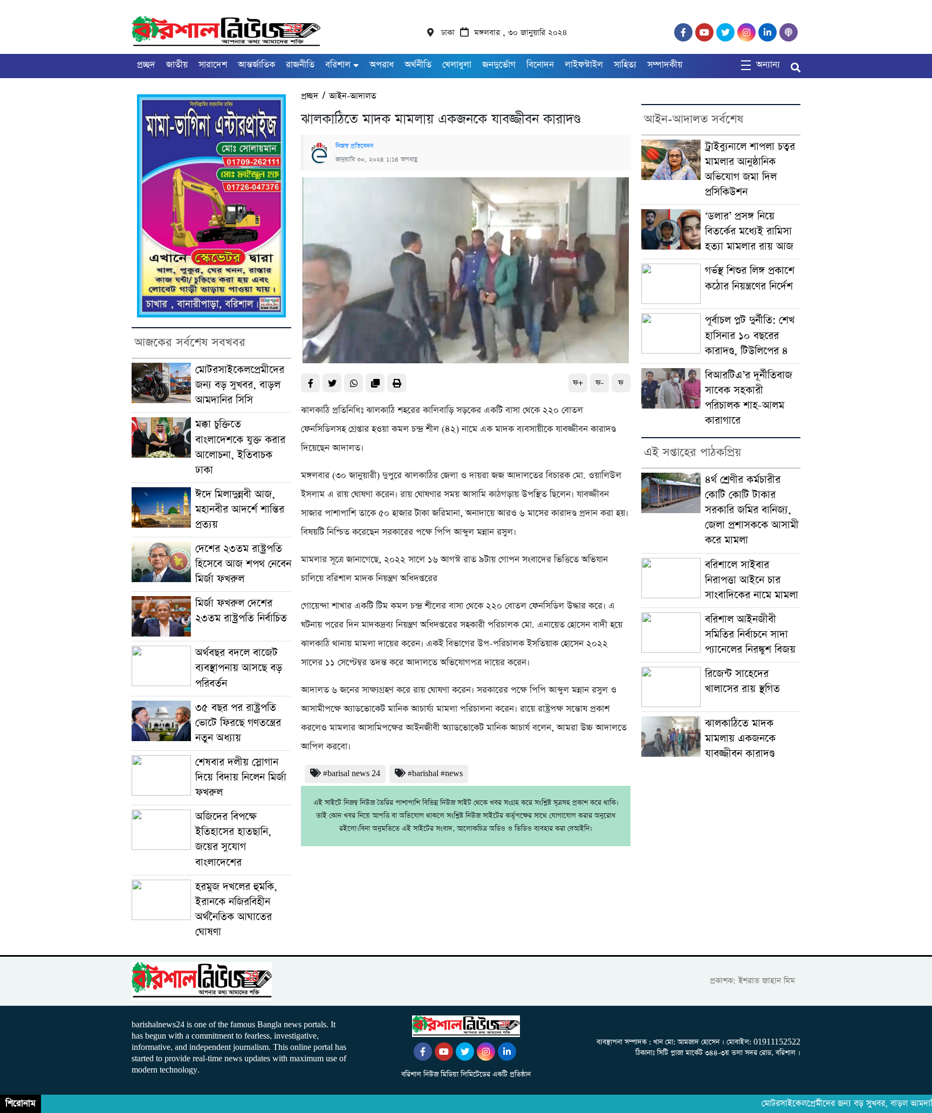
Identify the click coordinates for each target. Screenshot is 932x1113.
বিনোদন (540, 65)
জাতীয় (177, 65)
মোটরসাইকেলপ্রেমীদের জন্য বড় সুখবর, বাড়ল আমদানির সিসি (239, 385)
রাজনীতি (300, 65)
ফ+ (578, 383)
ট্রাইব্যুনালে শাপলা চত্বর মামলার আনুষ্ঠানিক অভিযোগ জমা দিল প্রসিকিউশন (750, 169)
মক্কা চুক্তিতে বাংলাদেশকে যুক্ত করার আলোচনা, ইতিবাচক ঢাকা (240, 447)
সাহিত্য (625, 65)
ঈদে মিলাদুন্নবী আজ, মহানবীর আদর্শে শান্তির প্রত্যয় (239, 509)
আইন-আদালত (352, 96)
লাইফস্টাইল (584, 65)
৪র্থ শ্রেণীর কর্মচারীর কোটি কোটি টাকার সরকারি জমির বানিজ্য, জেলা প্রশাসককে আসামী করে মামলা (752, 510)
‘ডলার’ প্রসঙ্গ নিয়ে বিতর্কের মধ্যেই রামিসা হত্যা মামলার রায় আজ (749, 231)
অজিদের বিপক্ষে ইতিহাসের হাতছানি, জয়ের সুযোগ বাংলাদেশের (233, 839)
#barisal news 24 (351, 774)
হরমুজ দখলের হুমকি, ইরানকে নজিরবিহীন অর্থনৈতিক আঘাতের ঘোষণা (236, 909)
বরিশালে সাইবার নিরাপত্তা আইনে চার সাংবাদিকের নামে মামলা (751, 580)
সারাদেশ (212, 65)
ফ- (599, 383)
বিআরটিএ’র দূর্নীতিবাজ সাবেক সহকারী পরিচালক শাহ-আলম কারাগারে (748, 398)
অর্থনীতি (418, 65)
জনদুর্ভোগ (499, 65)
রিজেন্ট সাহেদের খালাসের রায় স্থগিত (742, 681)
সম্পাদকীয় (664, 65)
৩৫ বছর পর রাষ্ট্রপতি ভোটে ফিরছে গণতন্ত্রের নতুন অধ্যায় (238, 723)
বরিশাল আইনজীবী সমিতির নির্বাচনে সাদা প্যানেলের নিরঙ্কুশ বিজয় (750, 634)
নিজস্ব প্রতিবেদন (354, 146)
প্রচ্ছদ (146, 65)
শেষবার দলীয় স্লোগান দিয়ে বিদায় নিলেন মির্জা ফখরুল (240, 777)
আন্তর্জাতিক (256, 65)
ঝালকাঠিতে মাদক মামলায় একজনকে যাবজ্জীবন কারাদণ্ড (740, 738)
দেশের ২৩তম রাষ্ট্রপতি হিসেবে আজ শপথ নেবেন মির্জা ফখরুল (243, 564)
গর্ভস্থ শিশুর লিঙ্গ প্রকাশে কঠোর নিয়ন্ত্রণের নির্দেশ (749, 278)
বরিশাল (338, 65)
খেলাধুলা (456, 65)
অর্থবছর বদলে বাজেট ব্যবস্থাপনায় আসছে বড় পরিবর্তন (238, 668)
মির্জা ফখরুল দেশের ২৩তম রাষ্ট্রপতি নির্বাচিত (241, 611)
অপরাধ (381, 65)
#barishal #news (435, 774)
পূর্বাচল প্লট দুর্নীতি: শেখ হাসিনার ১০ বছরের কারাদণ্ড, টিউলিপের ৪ (749, 335)
